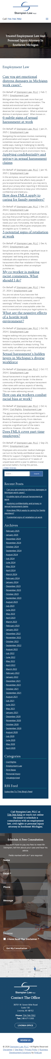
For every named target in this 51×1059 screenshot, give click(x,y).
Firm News (11, 769)
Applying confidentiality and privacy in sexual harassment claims (25, 159)
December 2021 (13, 681)
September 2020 (13, 728)
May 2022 (10, 661)
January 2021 (12, 712)
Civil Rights (16, 409)
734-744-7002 (14, 18)
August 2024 (12, 554)
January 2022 (12, 677)
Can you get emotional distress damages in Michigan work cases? (25, 81)
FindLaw (38, 1052)
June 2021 (10, 704)
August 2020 (12, 732)
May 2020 (10, 744)
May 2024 (10, 566)
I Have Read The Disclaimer (23, 939)
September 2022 (13, 645)
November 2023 (13, 590)
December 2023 (13, 586)
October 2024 (12, 546)
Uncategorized (13, 777)
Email (7, 873)
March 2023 (11, 621)
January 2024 (12, 582)
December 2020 (13, 716)
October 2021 (12, 689)
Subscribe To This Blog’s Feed (18, 791)
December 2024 (13, 538)
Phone (6, 886)
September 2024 (13, 550)
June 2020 (10, 740)
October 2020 (12, 724)
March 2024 (11, 574)
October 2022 (12, 641)
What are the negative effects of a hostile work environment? (25, 317)
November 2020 (13, 720)
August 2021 (12, 696)
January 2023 (12, 629)
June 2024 (10, 562)
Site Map (19, 1049)
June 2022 (10, 657)
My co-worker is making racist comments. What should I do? (21, 276)
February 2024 (12, 578)
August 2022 (12, 649)
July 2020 (10, 736)
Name (6, 860)
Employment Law (19, 95)
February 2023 (12, 625)
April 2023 (10, 617)
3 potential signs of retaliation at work (24, 517)
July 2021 (10, 700)
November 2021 (13, 685)
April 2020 (10, 748)
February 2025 (12, 531)
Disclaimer (8, 933)
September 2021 (13, 692)
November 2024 (13, 542)
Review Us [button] (25, 1040)
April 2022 (10, 665)
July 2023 (10, 606)
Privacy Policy (31, 1049)
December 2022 (13, 633)
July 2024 (10, 558)
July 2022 (10, 653)
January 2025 (12, 535)
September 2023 (13, 598)
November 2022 (13, 637)
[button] (47, 19)
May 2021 (10, 708)
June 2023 (10, 610)
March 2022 (11, 669)
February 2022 (12, 673)
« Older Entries (9, 467)
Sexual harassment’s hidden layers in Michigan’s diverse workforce (24, 358)
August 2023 (12, 602)
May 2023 (10, 613)
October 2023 (12, 594)
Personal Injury (13, 773)
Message (8, 900)
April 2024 (10, 570)
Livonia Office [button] (25, 1025)
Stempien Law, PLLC (27, 92)
